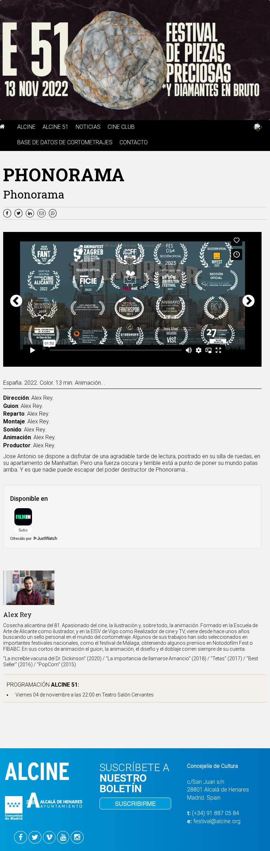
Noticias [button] (88, 127)
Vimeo (194, 362)
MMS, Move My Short (150, 362)
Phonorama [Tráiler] (85, 362)
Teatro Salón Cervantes (128, 695)
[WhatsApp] (53, 212)
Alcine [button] (26, 127)
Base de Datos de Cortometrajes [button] (64, 142)
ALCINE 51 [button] (56, 127)
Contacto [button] (134, 142)
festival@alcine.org (216, 821)
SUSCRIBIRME (135, 803)
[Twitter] (19, 212)
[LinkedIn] (31, 212)
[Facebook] (8, 212)
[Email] (43, 212)
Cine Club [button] (121, 127)
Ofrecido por (21, 538)
